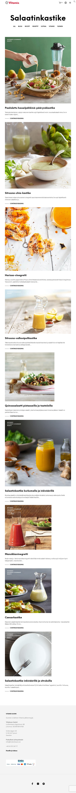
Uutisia (43, 26)
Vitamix (52, 26)
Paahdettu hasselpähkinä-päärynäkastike (30, 108)
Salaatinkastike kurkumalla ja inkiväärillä (29, 491)
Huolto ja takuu (11, 750)
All (14, 26)
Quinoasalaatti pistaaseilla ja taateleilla (29, 406)
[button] (75, 2)
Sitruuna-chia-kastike (18, 193)
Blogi (20, 26)
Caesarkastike (13, 617)
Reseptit (35, 26)
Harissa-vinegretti (16, 275)
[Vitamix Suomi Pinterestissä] (43, 784)
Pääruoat (10, 358)
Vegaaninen (10, 361)
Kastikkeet (10, 209)
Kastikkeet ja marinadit (14, 39)
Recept (27, 26)
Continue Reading (17, 118)
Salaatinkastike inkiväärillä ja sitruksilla (28, 681)
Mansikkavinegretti (16, 554)
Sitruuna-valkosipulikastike (21, 338)
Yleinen (60, 26)
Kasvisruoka (11, 356)
